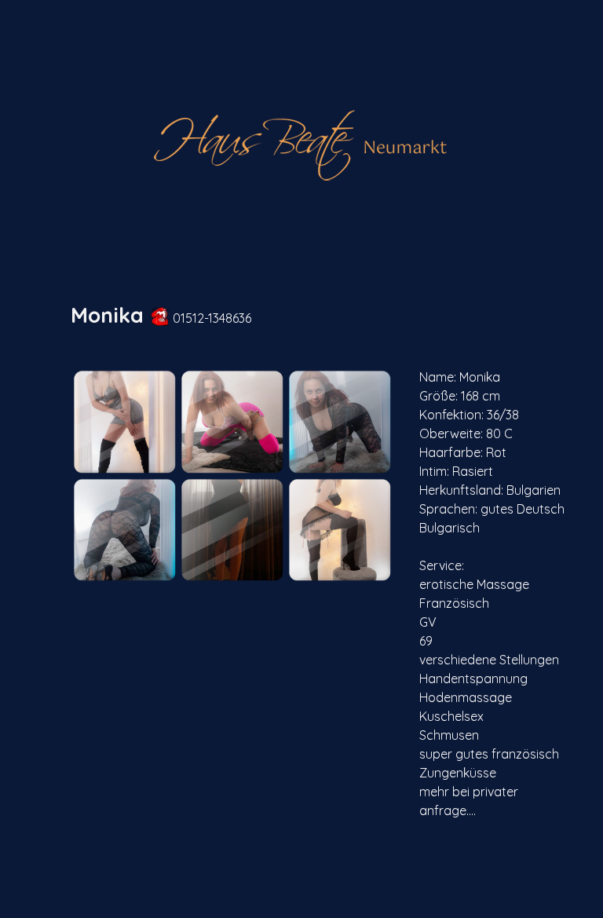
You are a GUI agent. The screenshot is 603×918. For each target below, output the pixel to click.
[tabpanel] (319, 315)
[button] (124, 421)
